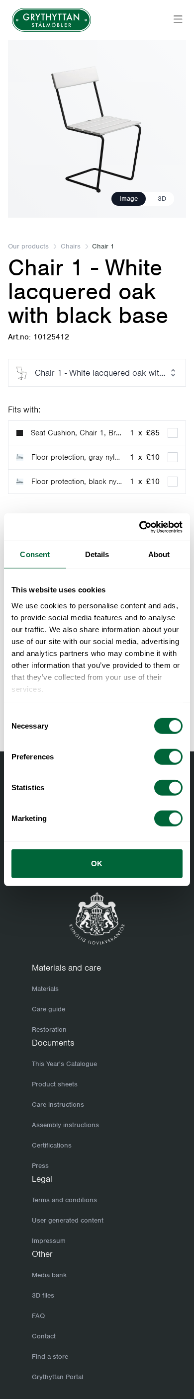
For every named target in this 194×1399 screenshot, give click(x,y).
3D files (43, 1295)
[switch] (168, 757)
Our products (28, 246)
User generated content (67, 1220)
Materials (45, 989)
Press (40, 1165)
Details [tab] (97, 554)
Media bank (49, 1275)
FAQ (38, 1316)
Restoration (49, 1029)
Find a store (50, 1356)
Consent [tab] (35, 554)
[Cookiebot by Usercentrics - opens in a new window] (140, 526)
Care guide (48, 1009)
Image (128, 198)
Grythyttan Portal (57, 1377)
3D (162, 198)
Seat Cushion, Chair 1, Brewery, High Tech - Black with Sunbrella (76, 433)
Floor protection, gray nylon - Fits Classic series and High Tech (76, 457)
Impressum (49, 1240)
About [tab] (159, 554)
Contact (44, 1336)
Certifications (52, 1145)
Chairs (71, 246)
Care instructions (58, 1104)
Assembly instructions (65, 1125)
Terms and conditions (64, 1200)
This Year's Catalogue (64, 1064)
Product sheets (55, 1084)
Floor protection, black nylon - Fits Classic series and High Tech (76, 482)
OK (96, 863)
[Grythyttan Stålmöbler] (51, 20)
